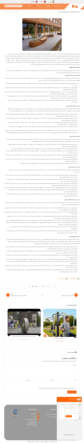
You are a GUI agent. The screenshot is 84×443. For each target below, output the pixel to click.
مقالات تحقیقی (61, 278)
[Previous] (11, 305)
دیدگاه (74, 365)
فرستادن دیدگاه (72, 392)
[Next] (9, 305)
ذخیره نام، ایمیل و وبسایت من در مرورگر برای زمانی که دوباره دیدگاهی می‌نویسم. (56, 388)
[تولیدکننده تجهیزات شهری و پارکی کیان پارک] (75, 6)
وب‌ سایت (28, 380)
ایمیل (51, 380)
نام (75, 380)
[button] (25, 6)
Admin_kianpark (73, 278)
